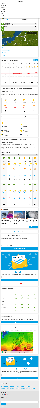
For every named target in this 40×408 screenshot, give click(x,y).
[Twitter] (18, 283)
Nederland (3, 5)
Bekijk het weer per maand (19, 322)
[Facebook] (16, 283)
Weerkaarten (29, 386)
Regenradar (3, 3)
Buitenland (5, 209)
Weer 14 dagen (24, 388)
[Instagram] (22, 283)
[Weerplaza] (20, 1)
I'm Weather (8, 331)
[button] (20, 38)
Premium (2, 15)
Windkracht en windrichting (14, 388)
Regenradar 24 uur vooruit (14, 386)
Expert (2, 13)
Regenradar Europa (4, 388)
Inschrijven (19, 280)
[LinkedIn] (19, 283)
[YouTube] (21, 283)
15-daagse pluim (31, 388)
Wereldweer (3, 7)
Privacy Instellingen (4, 406)
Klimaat (2, 9)
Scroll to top (38, 406)
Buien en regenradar (4, 386)
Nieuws (2, 11)
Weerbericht (23, 386)
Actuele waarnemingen (19, 248)
